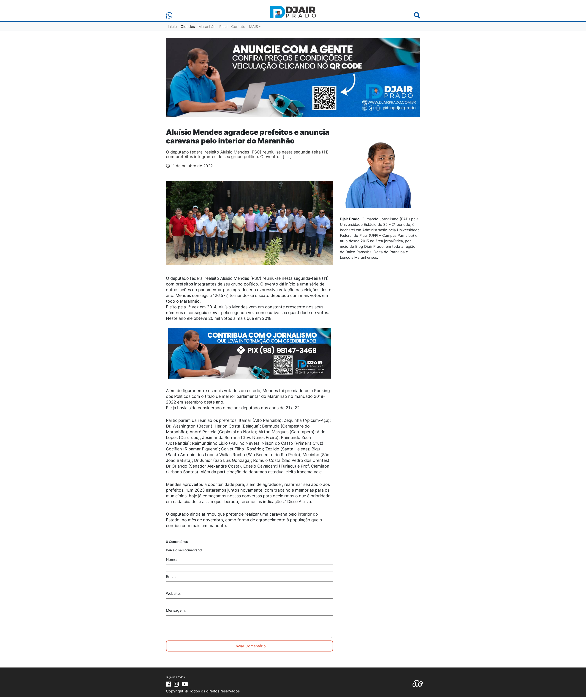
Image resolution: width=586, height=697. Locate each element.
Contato (238, 26)
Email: (171, 576)
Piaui (223, 26)
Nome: (171, 559)
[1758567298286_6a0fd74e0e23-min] (249, 356)
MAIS (253, 26)
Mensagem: (176, 610)
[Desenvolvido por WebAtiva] (417, 683)
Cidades (188, 26)
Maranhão (207, 26)
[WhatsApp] (169, 15)
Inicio (172, 26)
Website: (173, 593)
